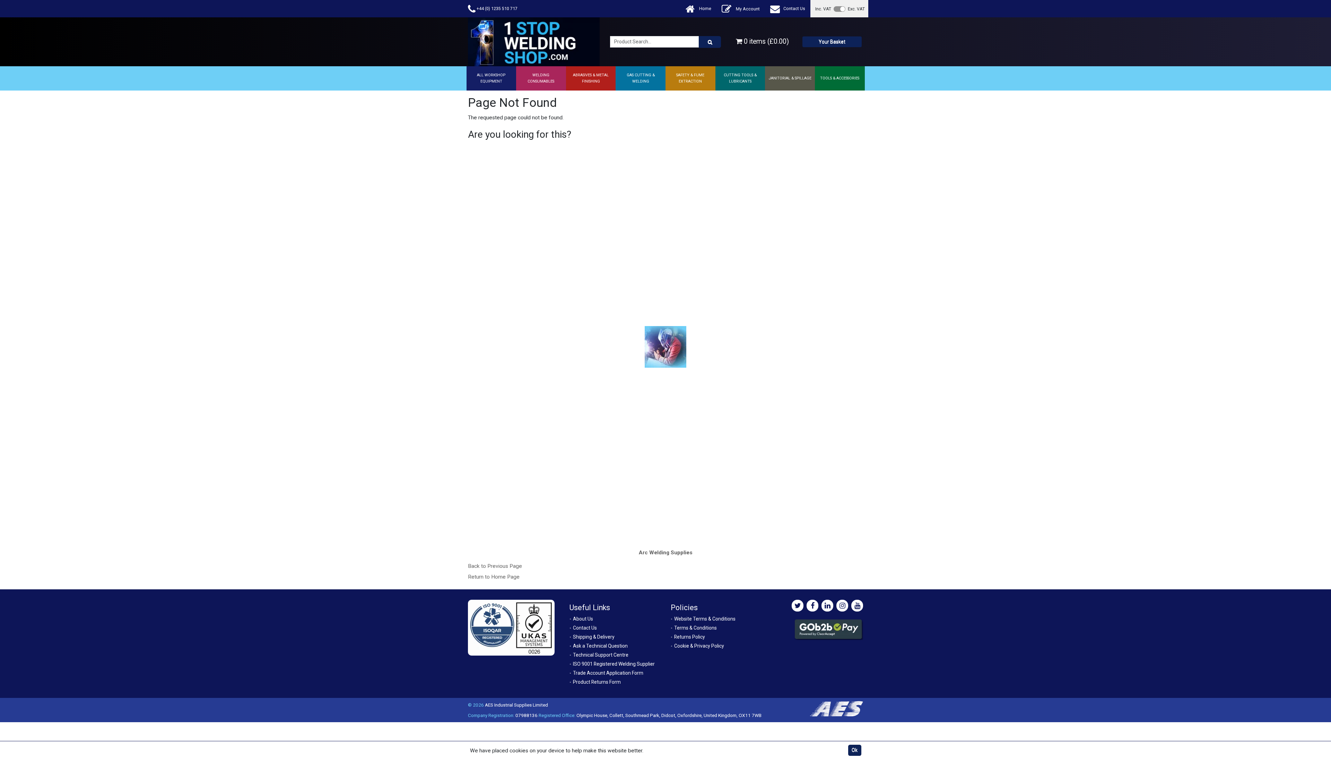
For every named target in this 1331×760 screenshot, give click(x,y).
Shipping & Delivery (594, 637)
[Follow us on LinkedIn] (827, 606)
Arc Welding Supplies (666, 552)
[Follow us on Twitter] (797, 606)
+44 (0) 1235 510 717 (496, 8)
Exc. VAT (856, 8)
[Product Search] (710, 42)
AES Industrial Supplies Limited (516, 705)
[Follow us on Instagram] (842, 606)
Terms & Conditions (695, 628)
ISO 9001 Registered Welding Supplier (614, 664)
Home (704, 8)
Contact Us (794, 8)
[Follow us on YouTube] (857, 606)
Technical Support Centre (600, 655)
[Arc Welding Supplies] (666, 346)
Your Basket (832, 41)
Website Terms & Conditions (705, 619)
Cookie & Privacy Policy (699, 646)
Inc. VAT (823, 8)
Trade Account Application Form (608, 673)
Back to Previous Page (495, 566)
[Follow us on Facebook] (812, 606)
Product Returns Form (597, 682)
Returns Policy (689, 637)
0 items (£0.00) (765, 41)
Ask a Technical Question (600, 646)
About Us (583, 619)
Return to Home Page (494, 577)
